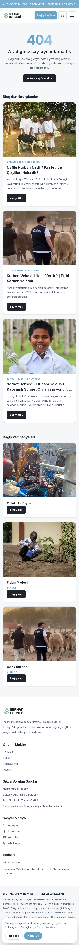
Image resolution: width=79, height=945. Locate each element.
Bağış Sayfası (46, 15)
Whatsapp (14, 843)
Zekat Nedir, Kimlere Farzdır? (20, 794)
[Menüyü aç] (72, 15)
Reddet (14, 935)
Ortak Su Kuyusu (20, 503)
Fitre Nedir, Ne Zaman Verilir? (20, 800)
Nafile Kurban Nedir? (15, 788)
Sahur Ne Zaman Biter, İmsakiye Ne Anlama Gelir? (32, 806)
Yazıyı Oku (16, 198)
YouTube (13, 837)
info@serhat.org (12, 862)
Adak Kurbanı (17, 667)
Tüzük (6, 757)
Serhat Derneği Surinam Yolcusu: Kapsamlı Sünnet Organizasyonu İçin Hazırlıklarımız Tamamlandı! (39, 389)
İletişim (7, 769)
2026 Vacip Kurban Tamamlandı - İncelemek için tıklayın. (39, 4)
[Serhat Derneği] (12, 15)
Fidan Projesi (17, 582)
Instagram (13, 825)
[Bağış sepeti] (62, 15)
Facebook (14, 831)
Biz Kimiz (8, 752)
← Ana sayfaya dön (39, 78)
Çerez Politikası (47, 927)
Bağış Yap (16, 509)
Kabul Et (33, 935)
